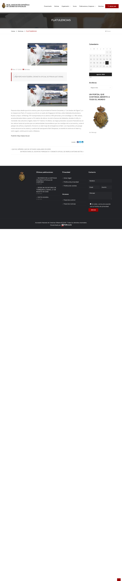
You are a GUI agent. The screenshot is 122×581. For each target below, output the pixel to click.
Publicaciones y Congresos (87, 6)
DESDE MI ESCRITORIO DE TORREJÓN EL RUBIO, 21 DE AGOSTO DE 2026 (46, 190)
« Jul (90, 77)
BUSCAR (112, 6)
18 (94, 63)
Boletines (101, 6)
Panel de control (69, 200)
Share (109, 31)
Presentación (48, 6)
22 (107, 63)
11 (94, 59)
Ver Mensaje (92, 132)
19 (97, 63)
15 (107, 59)
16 (110, 59)
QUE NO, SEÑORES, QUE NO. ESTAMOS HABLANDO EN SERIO (31, 149)
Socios (75, 6)
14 (104, 59)
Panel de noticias (70, 204)
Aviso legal (67, 178)
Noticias (56, 6)
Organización (65, 6)
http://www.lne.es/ (23, 136)
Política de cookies (70, 186)
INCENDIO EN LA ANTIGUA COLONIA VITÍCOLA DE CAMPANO (46, 180)
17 (91, 63)
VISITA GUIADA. (43, 197)
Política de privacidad (71, 182)
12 (97, 59)
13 (100, 59)
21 (104, 63)
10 (91, 59)
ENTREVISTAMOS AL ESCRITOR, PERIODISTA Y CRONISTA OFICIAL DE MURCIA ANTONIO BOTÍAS (51, 152)
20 (100, 63)
